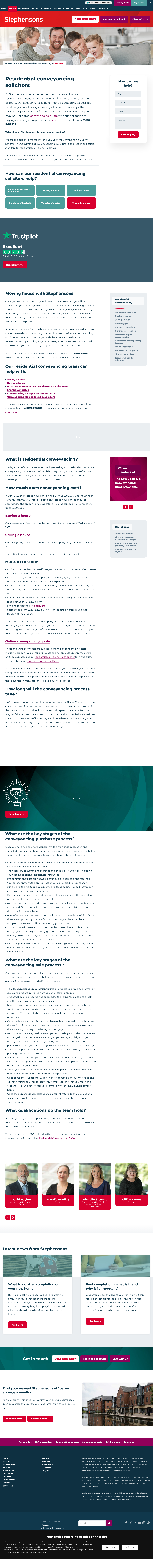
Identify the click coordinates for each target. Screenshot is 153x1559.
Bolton (45, 1458)
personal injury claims (135, 1464)
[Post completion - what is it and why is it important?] (115, 1266)
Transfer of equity (50, 203)
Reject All (130, 1547)
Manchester (48, 1464)
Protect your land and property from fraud (126, 544)
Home (3, 8)
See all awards (16, 814)
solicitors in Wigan (130, 1461)
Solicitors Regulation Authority (125, 1483)
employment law (88, 1470)
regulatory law (110, 1470)
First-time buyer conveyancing (123, 335)
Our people (59, 8)
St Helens (46, 1467)
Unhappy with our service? (53, 1528)
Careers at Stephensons (67, 1442)
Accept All (111, 1547)
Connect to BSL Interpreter (99, 3)
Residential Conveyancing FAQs (57, 1138)
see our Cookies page (74, 1550)
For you (12, 8)
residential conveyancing (114, 1467)
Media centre (81, 8)
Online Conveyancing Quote (43, 661)
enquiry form (12, 412)
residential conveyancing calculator (55, 657)
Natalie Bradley (58, 1199)
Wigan (45, 1470)
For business (23, 8)
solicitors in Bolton (127, 1458)
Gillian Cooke (131, 1199)
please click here (39, 1552)
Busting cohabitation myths (126, 550)
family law (92, 1467)
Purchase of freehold (20, 203)
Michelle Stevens (95, 1199)
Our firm (69, 8)
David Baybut (21, 1199)
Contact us (104, 8)
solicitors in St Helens (113, 1461)
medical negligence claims (116, 1464)
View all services (81, 203)
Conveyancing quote (125, 312)
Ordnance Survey (124, 533)
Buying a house (51, 190)
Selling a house (81, 190)
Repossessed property (126, 350)
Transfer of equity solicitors (124, 359)
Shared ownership (18, 390)
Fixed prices (46, 8)
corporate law (100, 1470)
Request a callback (114, 19)
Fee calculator (38, 605)
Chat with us (140, 19)
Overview (58, 63)
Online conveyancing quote (27, 641)
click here (58, 120)
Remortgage (121, 323)
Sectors (35, 8)
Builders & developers (126, 327)
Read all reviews (15, 265)
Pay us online (139, 3)
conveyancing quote (44, 115)
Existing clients (123, 3)
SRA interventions (43, 1442)
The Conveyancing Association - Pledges (126, 538)
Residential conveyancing (37, 63)
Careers (93, 8)
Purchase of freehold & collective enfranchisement (37, 386)
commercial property (126, 1470)
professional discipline (133, 1467)
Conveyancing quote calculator (19, 190)
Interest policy (47, 1525)
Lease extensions (124, 347)
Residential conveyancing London (128, 341)
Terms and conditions (50, 1522)
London (46, 1461)
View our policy (131, 1499)
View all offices (14, 1418)
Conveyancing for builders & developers (31, 397)
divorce (99, 1467)
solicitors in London (98, 1461)
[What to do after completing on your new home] (37, 1266)
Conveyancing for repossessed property (31, 393)
